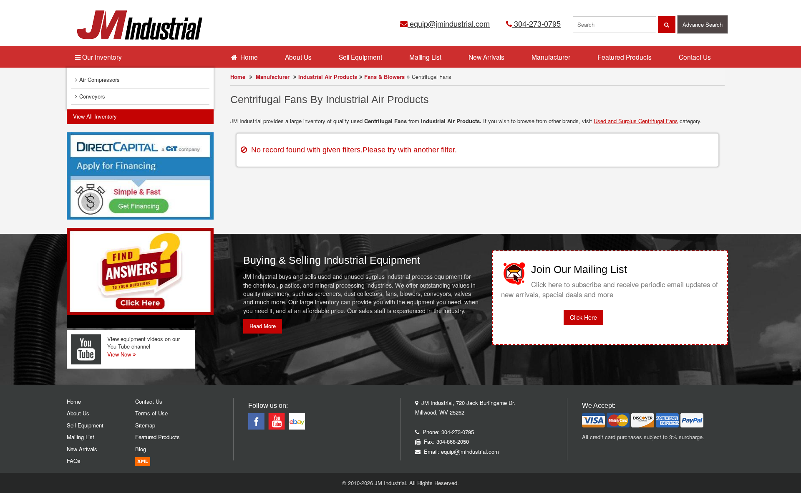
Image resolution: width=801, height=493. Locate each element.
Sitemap (145, 425)
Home (237, 77)
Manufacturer (273, 77)
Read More (262, 326)
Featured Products (624, 56)
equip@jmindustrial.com (449, 23)
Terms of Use (151, 413)
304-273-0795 (536, 23)
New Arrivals (486, 56)
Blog (140, 449)
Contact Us (695, 56)
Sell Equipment (360, 56)
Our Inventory (101, 56)
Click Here (583, 317)
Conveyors (92, 96)
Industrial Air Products (327, 77)
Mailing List (425, 56)
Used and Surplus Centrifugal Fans (636, 121)
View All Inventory (95, 116)
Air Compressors (99, 79)
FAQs (74, 461)
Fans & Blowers (384, 77)
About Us (298, 56)
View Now (120, 354)
